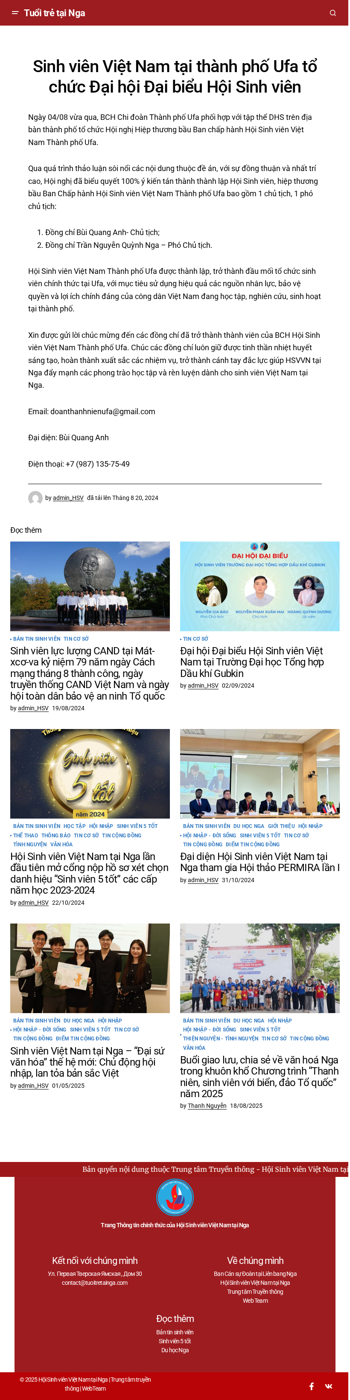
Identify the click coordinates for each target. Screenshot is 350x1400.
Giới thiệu (281, 826)
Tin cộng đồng (121, 836)
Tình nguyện (30, 845)
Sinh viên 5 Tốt (137, 826)
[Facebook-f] (311, 1386)
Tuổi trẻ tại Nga (54, 13)
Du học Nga (248, 826)
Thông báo (55, 836)
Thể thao (25, 836)
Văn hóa (61, 845)
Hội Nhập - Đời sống (209, 836)
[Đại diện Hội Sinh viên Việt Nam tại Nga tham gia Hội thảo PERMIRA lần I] (260, 774)
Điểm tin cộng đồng (253, 845)
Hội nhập (101, 826)
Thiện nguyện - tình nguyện (220, 1039)
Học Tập (75, 826)
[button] (15, 13)
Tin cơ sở (76, 639)
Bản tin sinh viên (36, 639)
